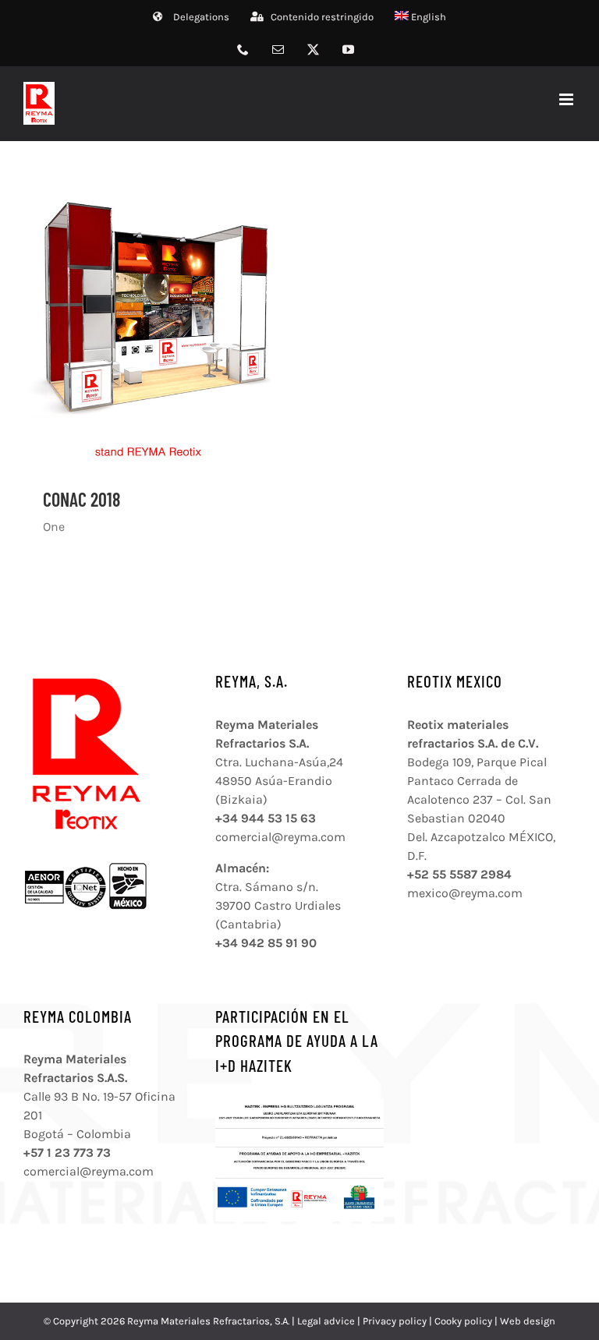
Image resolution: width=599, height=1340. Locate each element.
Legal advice (326, 1321)
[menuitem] (421, 17)
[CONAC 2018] (153, 323)
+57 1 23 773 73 (67, 1152)
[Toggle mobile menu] (567, 99)
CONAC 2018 (81, 499)
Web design (527, 1321)
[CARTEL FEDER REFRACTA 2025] (299, 1105)
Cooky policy (463, 1321)
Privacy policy (395, 1321)
